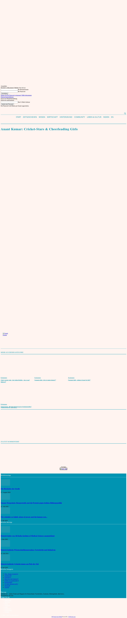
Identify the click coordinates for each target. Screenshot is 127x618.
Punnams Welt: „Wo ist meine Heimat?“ (45, 380)
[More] (51, 139)
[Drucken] (24, 139)
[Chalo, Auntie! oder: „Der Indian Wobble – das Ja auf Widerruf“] (17, 367)
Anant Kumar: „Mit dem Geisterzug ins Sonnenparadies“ (16, 406)
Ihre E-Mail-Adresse (24, 102)
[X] (10, 139)
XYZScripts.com (71, 616)
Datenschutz (8, 610)
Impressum (7, 609)
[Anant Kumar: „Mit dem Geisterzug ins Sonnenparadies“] (17, 394)
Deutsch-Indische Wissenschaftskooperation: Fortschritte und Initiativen (28, 550)
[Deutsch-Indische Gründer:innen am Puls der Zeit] (5, 560)
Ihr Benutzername (23, 89)
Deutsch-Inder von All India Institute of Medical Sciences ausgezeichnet (28, 536)
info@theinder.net (19, 595)
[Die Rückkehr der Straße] (5, 485)
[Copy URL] (44, 139)
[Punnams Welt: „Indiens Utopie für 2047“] (84, 367)
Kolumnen (3, 125)
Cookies (6, 612)
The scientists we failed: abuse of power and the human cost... (24, 517)
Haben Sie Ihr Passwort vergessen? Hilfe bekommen (16, 95)
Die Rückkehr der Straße (10, 489)
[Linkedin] (37, 139)
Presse (6, 604)
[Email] (31, 139)
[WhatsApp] (17, 139)
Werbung (7, 602)
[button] (125, 113)
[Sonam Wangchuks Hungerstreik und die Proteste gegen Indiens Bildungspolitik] (5, 499)
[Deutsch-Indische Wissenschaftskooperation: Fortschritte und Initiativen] (5, 546)
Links (6, 607)
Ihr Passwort (21, 91)
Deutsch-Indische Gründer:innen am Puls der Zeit (20, 564)
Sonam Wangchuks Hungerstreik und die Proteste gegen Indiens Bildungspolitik (31, 503)
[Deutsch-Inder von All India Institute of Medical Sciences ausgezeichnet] (5, 532)
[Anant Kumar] (7, 337)
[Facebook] (4, 139)
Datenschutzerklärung (7, 97)
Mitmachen (7, 600)
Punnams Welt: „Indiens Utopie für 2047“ (79, 380)
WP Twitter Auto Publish (57, 616)
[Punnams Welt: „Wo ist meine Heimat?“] (50, 367)
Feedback (7, 605)
